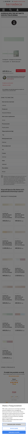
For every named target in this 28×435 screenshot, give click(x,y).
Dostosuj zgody (14, 428)
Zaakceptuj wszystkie (14, 432)
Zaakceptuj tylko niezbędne (14, 424)
